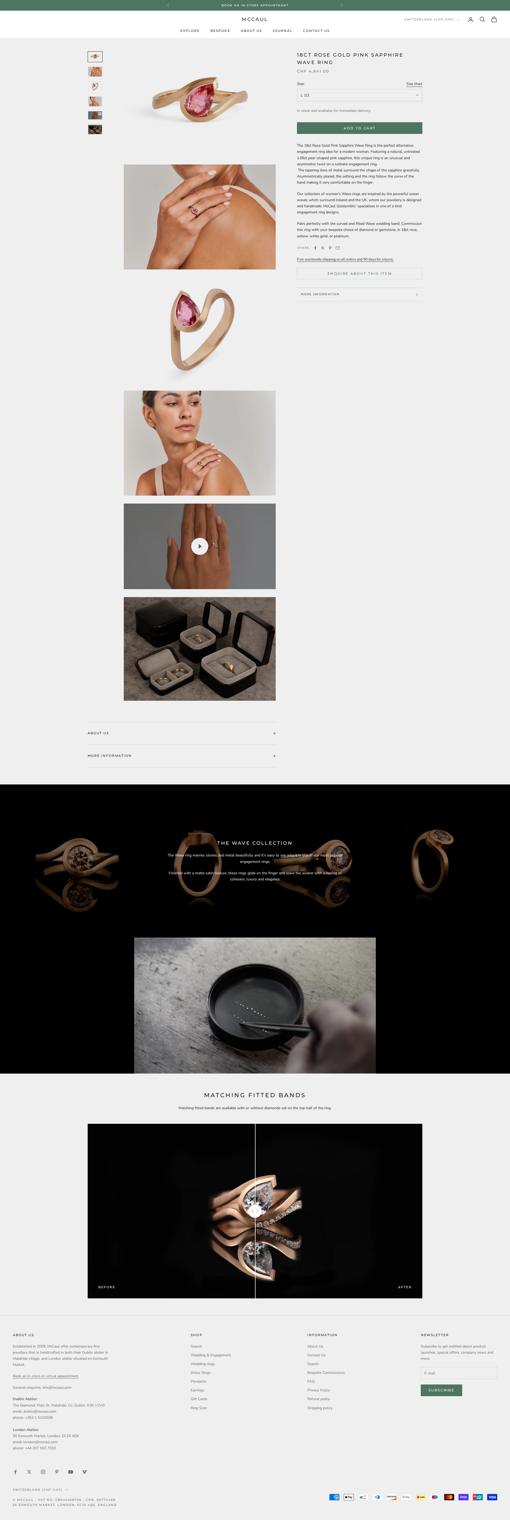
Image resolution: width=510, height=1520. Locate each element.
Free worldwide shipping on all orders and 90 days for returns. (345, 259)
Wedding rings (203, 1363)
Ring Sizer (199, 1408)
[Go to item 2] (95, 71)
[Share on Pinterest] (330, 248)
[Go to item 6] (95, 129)
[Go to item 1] (95, 56)
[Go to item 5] (95, 115)
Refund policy (318, 1398)
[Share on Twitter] (323, 248)
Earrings (197, 1390)
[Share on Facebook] (315, 248)
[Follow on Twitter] (29, 1472)
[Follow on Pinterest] (57, 1472)
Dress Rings (201, 1372)
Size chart (414, 84)
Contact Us (316, 31)
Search (196, 1346)
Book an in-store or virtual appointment (45, 1376)
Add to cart (360, 128)
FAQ (311, 1381)
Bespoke (220, 31)
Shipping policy (320, 1408)
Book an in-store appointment (255, 5)
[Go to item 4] (95, 101)
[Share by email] (337, 248)
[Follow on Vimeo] (84, 1472)
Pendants (198, 1381)
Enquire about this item (360, 273)
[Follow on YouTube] (70, 1472)
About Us (251, 31)
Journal (282, 31)
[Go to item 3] (95, 86)
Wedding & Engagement (211, 1355)
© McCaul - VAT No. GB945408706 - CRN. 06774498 (64, 1500)
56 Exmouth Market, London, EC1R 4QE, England (65, 1505)
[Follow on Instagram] (43, 1472)
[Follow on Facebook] (15, 1472)
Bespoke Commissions (326, 1372)
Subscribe (441, 1390)
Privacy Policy (318, 1390)
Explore (190, 31)
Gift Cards (199, 1398)
